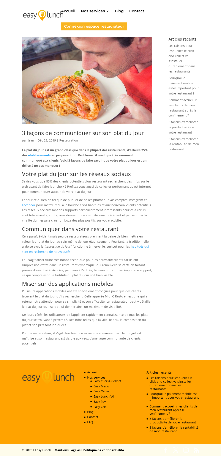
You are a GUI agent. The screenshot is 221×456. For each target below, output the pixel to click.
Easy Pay (99, 401)
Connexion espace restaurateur (94, 26)
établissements (40, 155)
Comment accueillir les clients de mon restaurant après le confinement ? (173, 410)
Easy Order (101, 391)
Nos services (93, 11)
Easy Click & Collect (107, 381)
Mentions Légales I (68, 450)
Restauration (68, 140)
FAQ (90, 422)
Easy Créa (100, 407)
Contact (136, 11)
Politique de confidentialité (103, 450)
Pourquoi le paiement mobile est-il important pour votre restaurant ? (174, 397)
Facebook (29, 205)
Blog (119, 11)
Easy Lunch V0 (103, 396)
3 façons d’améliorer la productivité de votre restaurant (183, 127)
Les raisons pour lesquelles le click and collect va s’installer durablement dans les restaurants (171, 383)
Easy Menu (101, 386)
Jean (31, 140)
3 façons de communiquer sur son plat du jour (83, 133)
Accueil (68, 11)
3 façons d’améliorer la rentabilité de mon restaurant (184, 144)
